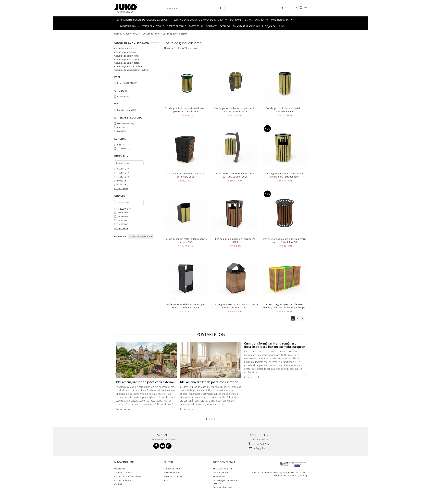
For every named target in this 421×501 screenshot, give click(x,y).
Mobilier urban (124, 109)
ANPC (166, 480)
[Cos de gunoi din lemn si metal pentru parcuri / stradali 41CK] (284, 213)
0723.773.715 (260, 443)
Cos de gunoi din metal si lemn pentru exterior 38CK (186, 240)
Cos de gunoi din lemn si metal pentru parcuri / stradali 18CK (235, 110)
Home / (118, 33)
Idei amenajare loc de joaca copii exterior (145, 382)
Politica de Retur (172, 472)
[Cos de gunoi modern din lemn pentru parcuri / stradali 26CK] (235, 147)
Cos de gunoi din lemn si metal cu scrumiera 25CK (186, 175)
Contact (211, 26)
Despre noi (119, 468)
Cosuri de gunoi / (152, 33)
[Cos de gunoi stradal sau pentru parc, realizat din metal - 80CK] (186, 278)
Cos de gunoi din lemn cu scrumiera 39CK (235, 240)
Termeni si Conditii (123, 472)
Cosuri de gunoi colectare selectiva (131, 69)
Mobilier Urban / (132, 33)
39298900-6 (122, 212)
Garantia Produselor (173, 476)
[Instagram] (169, 446)
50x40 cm (121, 180)
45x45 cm (121, 176)
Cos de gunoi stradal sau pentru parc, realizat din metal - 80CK (186, 306)
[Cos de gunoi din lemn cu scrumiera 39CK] (235, 213)
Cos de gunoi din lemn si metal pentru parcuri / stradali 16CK (186, 110)
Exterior (121, 96)
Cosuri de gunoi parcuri (125, 52)
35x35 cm (121, 168)
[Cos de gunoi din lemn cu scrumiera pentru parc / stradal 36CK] (284, 147)
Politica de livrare (122, 480)
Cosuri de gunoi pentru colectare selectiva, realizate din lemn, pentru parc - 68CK (284, 306)
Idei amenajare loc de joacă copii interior (209, 382)
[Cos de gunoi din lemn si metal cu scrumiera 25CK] (186, 147)
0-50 (119, 144)
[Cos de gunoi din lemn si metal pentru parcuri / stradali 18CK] (235, 82)
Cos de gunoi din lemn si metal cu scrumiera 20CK (284, 110)
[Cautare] (221, 8)
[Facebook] (156, 446)
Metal (120, 131)
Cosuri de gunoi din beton (127, 62)
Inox (119, 127)
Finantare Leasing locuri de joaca (254, 26)
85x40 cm (121, 184)
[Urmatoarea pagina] (302, 318)
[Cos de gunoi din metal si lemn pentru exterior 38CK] (186, 213)
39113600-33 (123, 216)
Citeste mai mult (123, 408)
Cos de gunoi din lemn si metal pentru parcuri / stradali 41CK (284, 240)
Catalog (225, 26)
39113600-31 (123, 224)
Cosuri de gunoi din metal (126, 59)
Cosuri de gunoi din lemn (126, 55)
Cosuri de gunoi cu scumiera (128, 66)
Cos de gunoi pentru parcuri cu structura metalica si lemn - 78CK (235, 306)
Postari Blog (210, 334)
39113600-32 (123, 220)
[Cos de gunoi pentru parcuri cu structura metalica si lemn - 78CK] (235, 278)
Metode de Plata (172, 468)
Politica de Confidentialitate (127, 476)
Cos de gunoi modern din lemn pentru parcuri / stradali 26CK (235, 175)
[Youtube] (162, 446)
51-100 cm (122, 148)
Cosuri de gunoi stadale (125, 48)
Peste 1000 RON (125, 83)
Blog (281, 26)
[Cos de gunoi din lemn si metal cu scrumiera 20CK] (284, 82)
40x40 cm (121, 172)
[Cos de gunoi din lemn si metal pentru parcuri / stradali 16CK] (186, 82)
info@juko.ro (260, 448)
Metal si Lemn (124, 123)
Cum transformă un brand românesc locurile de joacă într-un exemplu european (274, 345)
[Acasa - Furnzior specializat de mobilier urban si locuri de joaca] (130, 8)
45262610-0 (122, 208)
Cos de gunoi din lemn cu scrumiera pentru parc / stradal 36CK (284, 175)
